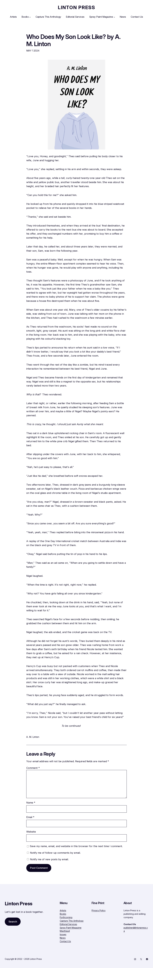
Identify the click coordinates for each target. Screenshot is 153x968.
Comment (33, 767)
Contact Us (65, 941)
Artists (63, 910)
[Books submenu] (30, 17)
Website (31, 831)
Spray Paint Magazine (70, 927)
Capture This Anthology (72, 921)
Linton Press (76, 7)
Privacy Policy (98, 910)
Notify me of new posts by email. (49, 859)
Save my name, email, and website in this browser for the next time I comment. (76, 846)
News (63, 938)
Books (63, 914)
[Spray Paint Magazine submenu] (114, 17)
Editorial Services (68, 924)
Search (13, 921)
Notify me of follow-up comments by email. (55, 852)
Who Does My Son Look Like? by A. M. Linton (73, 40)
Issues (63, 934)
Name (30, 802)
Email (30, 817)
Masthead (65, 931)
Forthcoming (66, 917)
